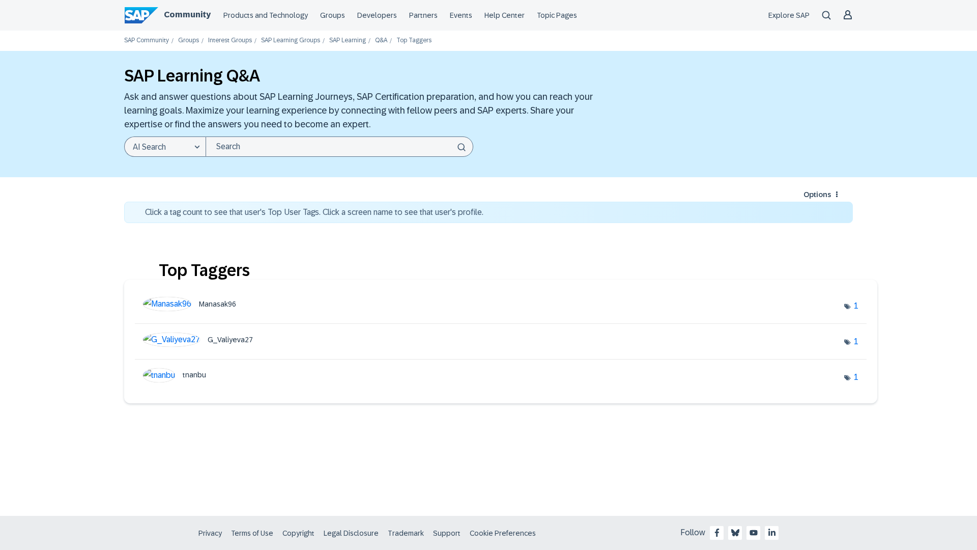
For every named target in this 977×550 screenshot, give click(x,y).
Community (187, 14)
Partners (423, 15)
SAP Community (146, 40)
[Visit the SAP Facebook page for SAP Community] (717, 533)
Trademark (406, 533)
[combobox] (339, 146)
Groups (332, 15)
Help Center (504, 15)
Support (447, 533)
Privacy (210, 533)
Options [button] (817, 194)
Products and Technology (265, 15)
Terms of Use (252, 533)
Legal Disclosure (351, 533)
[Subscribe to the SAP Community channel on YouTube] (754, 533)
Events (461, 15)
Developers (377, 15)
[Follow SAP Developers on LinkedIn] (772, 533)
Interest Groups (230, 40)
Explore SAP (789, 15)
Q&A (381, 40)
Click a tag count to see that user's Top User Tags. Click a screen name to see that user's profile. (314, 212)
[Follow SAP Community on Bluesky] (735, 533)
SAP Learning (347, 40)
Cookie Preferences (503, 533)
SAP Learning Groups (290, 40)
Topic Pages (557, 15)
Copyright (298, 533)
